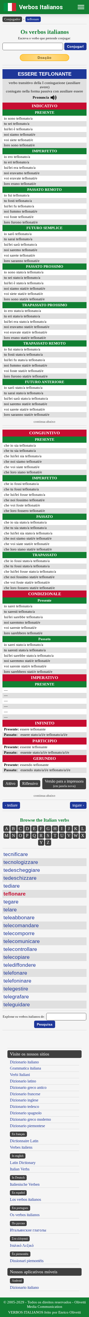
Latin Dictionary (23, 1163)
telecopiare (16, 957)
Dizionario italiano (24, 1062)
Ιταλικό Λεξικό (22, 1245)
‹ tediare (11, 805)
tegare (11, 901)
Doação (45, 58)
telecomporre (19, 933)
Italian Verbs (19, 1169)
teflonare (33, 19)
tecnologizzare (20, 862)
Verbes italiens (21, 1147)
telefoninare (17, 981)
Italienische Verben (25, 1184)
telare (10, 909)
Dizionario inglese (24, 1100)
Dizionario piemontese (27, 1126)
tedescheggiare (21, 870)
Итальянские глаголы (28, 1230)
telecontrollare (20, 949)
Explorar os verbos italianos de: (24, 1016)
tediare (11, 886)
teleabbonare (19, 917)
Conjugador (12, 19)
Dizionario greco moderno (30, 1119)
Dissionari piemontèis (27, 1261)
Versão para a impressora (64, 783)
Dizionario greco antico (28, 1087)
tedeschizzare (20, 878)
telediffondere (19, 965)
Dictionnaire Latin (24, 1141)
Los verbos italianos (25, 1199)
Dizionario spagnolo (26, 1113)
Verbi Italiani (20, 1075)
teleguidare (16, 1004)
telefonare (15, 973)
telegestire (15, 988)
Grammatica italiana (25, 1068)
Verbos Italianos (41, 7)
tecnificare (15, 854)
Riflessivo (30, 783)
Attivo (10, 783)
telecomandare (21, 925)
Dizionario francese (25, 1094)
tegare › (78, 805)
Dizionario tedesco (24, 1106)
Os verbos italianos (25, 1215)
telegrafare (16, 996)
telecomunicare (21, 941)
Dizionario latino (23, 1081)
